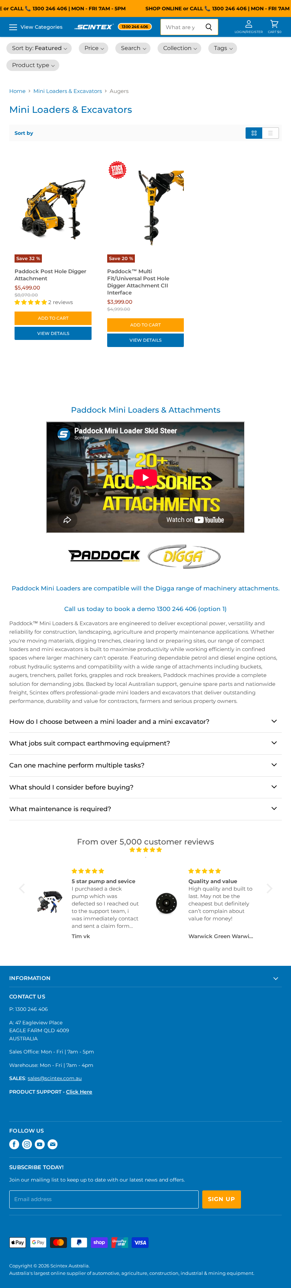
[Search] (208, 27)
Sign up (221, 1199)
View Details (53, 333)
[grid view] (254, 133)
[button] (39, 48)
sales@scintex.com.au (55, 1078)
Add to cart (53, 318)
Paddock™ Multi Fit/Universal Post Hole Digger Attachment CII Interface (138, 282)
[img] (145, 850)
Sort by (24, 133)
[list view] (270, 133)
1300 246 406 (46, 8)
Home (17, 91)
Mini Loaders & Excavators (67, 91)
